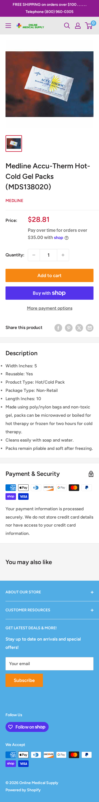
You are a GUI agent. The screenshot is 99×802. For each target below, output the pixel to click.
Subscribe (24, 680)
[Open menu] (8, 25)
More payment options (49, 308)
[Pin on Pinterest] (69, 327)
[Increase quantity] (63, 255)
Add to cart (49, 275)
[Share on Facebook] (58, 327)
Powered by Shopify (23, 790)
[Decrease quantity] (34, 255)
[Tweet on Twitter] (79, 327)
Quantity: (15, 254)
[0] (89, 25)
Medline (14, 200)
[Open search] (67, 26)
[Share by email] (90, 327)
